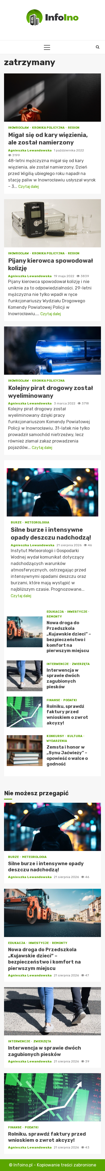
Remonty (54, 616)
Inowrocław (18, 127)
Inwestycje (77, 611)
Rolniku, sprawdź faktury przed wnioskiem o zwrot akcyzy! (25, 712)
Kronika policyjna (48, 127)
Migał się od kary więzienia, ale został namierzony (52, 97)
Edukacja (55, 611)
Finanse (54, 700)
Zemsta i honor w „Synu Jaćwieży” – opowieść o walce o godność (25, 750)
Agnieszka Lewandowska (30, 150)
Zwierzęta (81, 664)
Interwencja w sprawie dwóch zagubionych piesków (25, 675)
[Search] (97, 47)
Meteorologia (37, 522)
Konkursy (56, 736)
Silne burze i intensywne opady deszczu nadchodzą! (52, 492)
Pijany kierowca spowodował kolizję (52, 223)
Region (73, 127)
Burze (16, 522)
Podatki (70, 700)
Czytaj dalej (28, 186)
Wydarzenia (57, 740)
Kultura (75, 736)
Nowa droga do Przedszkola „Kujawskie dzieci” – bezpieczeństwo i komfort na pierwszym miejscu (25, 631)
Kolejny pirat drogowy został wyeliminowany (52, 350)
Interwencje (58, 664)
